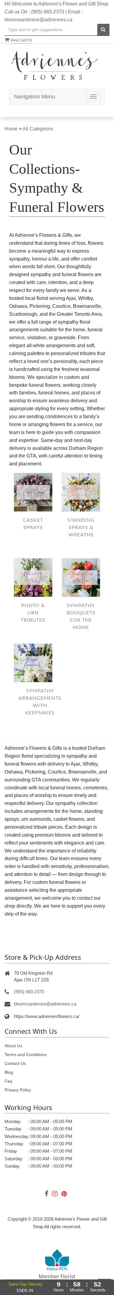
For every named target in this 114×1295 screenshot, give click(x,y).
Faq (8, 1081)
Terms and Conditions (26, 1054)
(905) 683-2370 (29, 991)
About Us (13, 1045)
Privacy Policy (18, 1089)
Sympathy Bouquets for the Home (81, 616)
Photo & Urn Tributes (33, 613)
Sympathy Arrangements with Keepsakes (40, 701)
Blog (9, 1072)
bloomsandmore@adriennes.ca (38, 19)
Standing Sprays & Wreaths (81, 527)
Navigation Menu (34, 97)
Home (11, 128)
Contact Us (15, 1063)
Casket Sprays (33, 524)
